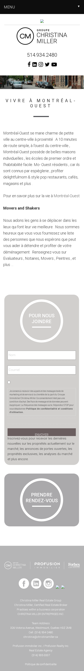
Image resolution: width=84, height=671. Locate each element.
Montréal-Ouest (67, 196)
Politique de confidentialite (40, 664)
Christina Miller (42, 36)
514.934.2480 (42, 55)
